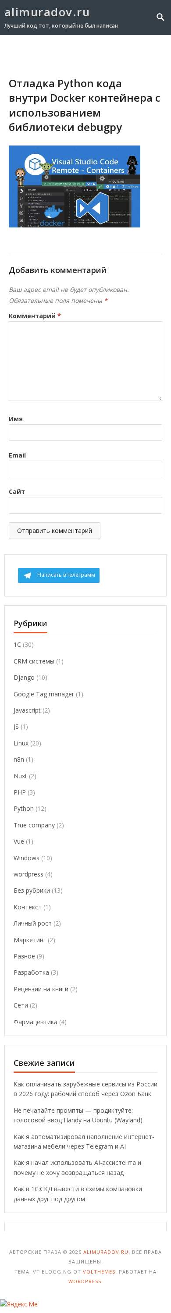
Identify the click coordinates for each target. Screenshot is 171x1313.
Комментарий (35, 316)
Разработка (31, 972)
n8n (19, 759)
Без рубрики (32, 890)
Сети (21, 1005)
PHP (20, 792)
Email (17, 455)
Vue (19, 841)
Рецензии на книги (41, 989)
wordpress (28, 874)
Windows (26, 858)
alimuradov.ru (47, 12)
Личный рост (33, 923)
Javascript (27, 710)
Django (24, 677)
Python (24, 808)
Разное (24, 956)
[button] (145, 51)
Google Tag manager (44, 694)
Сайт (17, 491)
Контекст (28, 907)
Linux (21, 743)
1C (17, 644)
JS (16, 726)
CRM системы (34, 661)
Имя (16, 419)
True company (34, 825)
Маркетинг (30, 940)
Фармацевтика (35, 1022)
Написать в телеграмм (66, 574)
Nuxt (20, 776)
